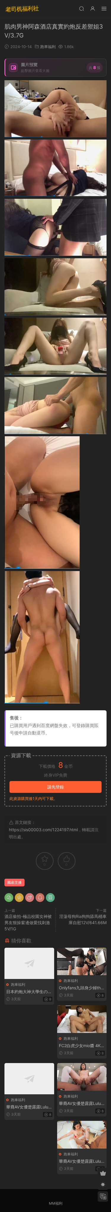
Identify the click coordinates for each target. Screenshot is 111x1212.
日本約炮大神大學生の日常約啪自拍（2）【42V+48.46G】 (29, 992)
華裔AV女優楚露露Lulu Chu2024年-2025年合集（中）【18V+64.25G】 (80, 1103)
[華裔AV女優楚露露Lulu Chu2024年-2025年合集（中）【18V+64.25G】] (82, 1077)
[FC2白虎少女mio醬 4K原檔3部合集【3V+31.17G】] (82, 1019)
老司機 (22, 9)
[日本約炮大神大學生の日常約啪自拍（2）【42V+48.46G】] (29, 963)
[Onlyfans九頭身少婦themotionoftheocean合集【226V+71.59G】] (82, 961)
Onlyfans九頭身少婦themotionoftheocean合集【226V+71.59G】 (81, 988)
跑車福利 (48, 46)
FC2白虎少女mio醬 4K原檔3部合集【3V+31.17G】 (82, 1046)
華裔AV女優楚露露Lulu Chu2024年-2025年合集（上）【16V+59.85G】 (27, 1107)
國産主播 (14, 882)
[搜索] (81, 8)
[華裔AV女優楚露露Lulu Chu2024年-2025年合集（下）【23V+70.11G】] (82, 1135)
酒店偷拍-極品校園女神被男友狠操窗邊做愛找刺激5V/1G (28, 922)
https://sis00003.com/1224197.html (43, 829)
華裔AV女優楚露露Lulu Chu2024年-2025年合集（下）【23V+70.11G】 (80, 1161)
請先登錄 (55, 786)
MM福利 (55, 1203)
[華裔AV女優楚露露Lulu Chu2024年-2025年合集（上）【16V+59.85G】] (29, 1078)
